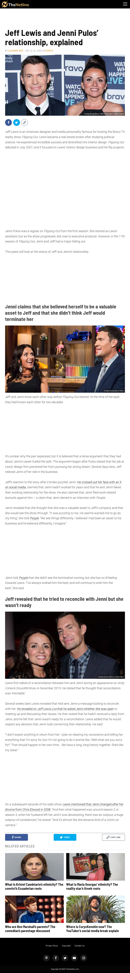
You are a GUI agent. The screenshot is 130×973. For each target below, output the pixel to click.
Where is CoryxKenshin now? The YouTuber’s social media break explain (92, 929)
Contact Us (79, 946)
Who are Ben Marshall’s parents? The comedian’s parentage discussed (30, 929)
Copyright (66, 946)
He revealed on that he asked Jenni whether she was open (65, 709)
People (49, 50)
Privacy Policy (52, 946)
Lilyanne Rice (15, 50)
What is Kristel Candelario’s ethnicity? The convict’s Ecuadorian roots (34, 886)
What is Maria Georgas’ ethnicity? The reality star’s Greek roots (92, 886)
